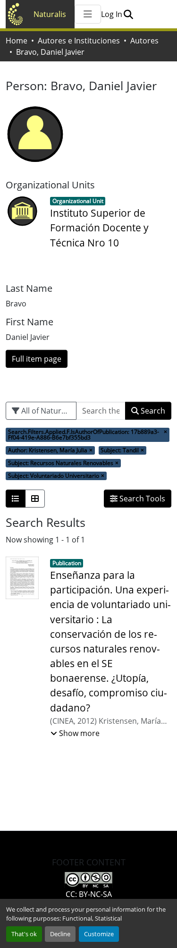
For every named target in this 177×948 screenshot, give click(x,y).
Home (16, 40)
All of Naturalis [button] (46, 411)
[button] (128, 14)
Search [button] (152, 411)
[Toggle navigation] (88, 14)
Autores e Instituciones (79, 40)
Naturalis (50, 14)
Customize (99, 934)
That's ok (24, 934)
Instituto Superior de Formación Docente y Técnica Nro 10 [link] (99, 227)
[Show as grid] (35, 499)
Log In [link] (111, 14)
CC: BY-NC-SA (89, 894)
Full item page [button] (36, 359)
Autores (144, 40)
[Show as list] (15, 499)
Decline (60, 934)
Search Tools (141, 498)
